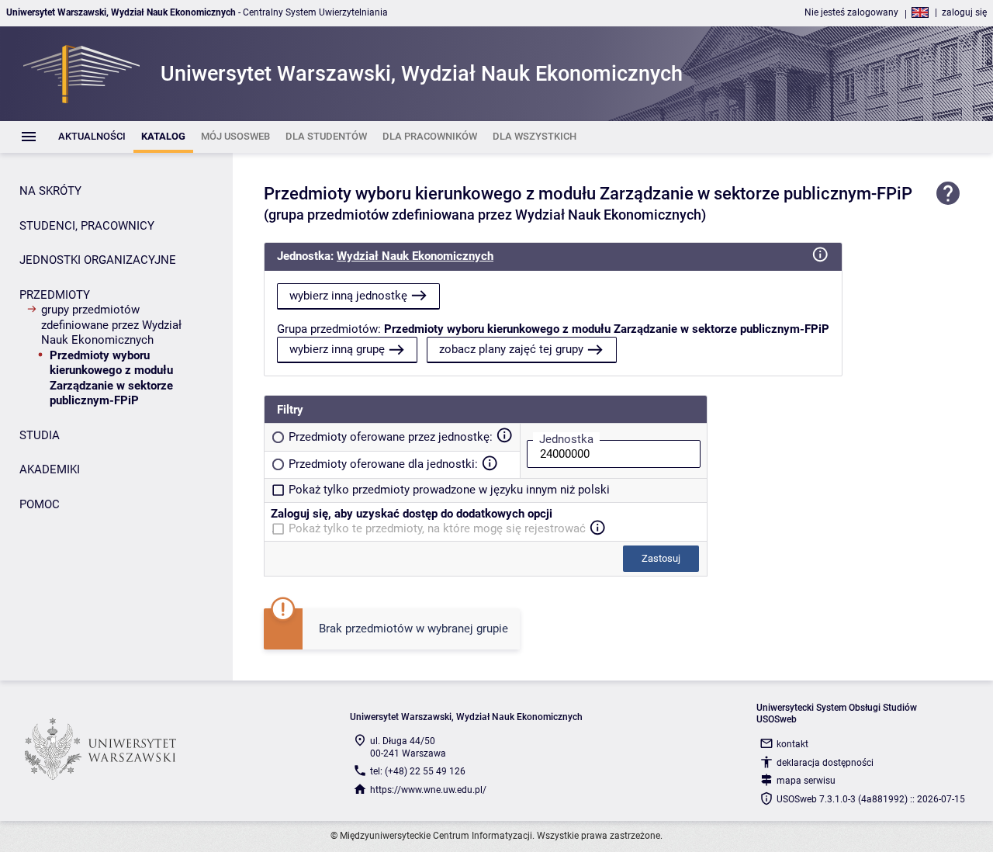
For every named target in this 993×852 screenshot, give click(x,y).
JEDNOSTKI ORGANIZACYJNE (97, 260)
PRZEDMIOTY (54, 295)
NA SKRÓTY (50, 191)
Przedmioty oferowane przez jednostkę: (390, 437)
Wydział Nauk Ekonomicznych (415, 256)
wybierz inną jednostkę (348, 296)
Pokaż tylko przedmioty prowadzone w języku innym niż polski (449, 490)
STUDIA (39, 435)
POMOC (39, 504)
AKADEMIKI (49, 469)
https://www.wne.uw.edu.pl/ (428, 789)
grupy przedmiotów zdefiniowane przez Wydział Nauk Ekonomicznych (111, 325)
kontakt (792, 744)
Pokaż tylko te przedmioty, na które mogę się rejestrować (437, 528)
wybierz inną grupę (337, 349)
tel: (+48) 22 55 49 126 (417, 771)
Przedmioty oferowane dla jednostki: (383, 464)
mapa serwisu (806, 780)
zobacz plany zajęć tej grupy (511, 349)
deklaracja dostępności (825, 762)
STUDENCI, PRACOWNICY (86, 226)
